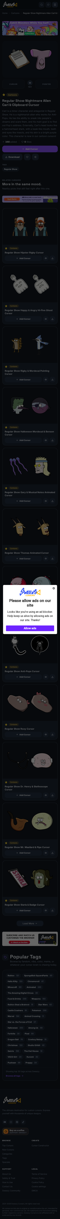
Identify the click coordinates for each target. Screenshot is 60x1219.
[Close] (54, 588)
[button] (30, 628)
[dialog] (30, 609)
